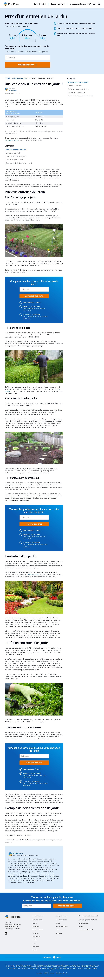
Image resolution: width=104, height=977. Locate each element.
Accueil (7, 78)
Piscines (34, 923)
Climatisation (36, 936)
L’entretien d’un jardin (13, 153)
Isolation (34, 940)
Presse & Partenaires (62, 926)
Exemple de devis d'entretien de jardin (19, 163)
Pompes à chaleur (37, 930)
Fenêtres (34, 950)
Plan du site (59, 933)
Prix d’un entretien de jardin (16, 150)
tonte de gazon (33, 574)
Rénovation (35, 946)
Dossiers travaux (57, 4)
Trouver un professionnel (14, 160)
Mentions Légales (84, 923)
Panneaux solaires (37, 920)
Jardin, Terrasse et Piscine (20, 78)
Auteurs (58, 923)
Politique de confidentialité (86, 930)
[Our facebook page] (6, 933)
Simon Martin (18, 853)
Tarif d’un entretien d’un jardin (16, 156)
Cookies (81, 926)
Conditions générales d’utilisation (88, 920)
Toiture (34, 943)
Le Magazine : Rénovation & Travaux (83, 4)
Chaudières (35, 926)
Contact (58, 930)
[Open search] (99, 4)
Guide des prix (39, 4)
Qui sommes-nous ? (61, 920)
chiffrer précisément (12, 140)
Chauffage (35, 933)
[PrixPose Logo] (13, 917)
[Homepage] (17, 4)
